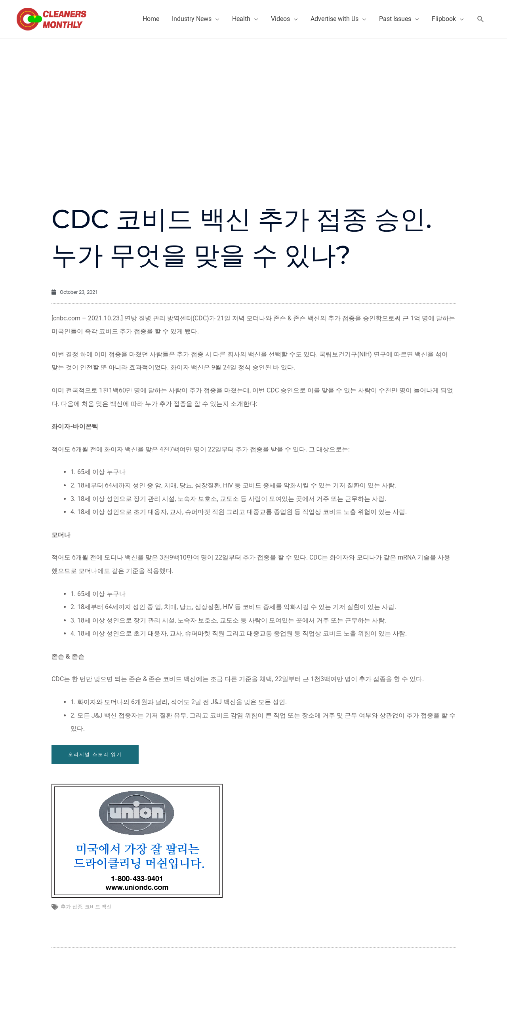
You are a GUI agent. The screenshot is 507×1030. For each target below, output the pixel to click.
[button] (481, 19)
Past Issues (395, 19)
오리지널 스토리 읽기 (95, 754)
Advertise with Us (334, 19)
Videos (280, 19)
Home (151, 19)
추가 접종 (71, 907)
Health (241, 19)
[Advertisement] (253, 97)
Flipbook (444, 19)
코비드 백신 (98, 907)
